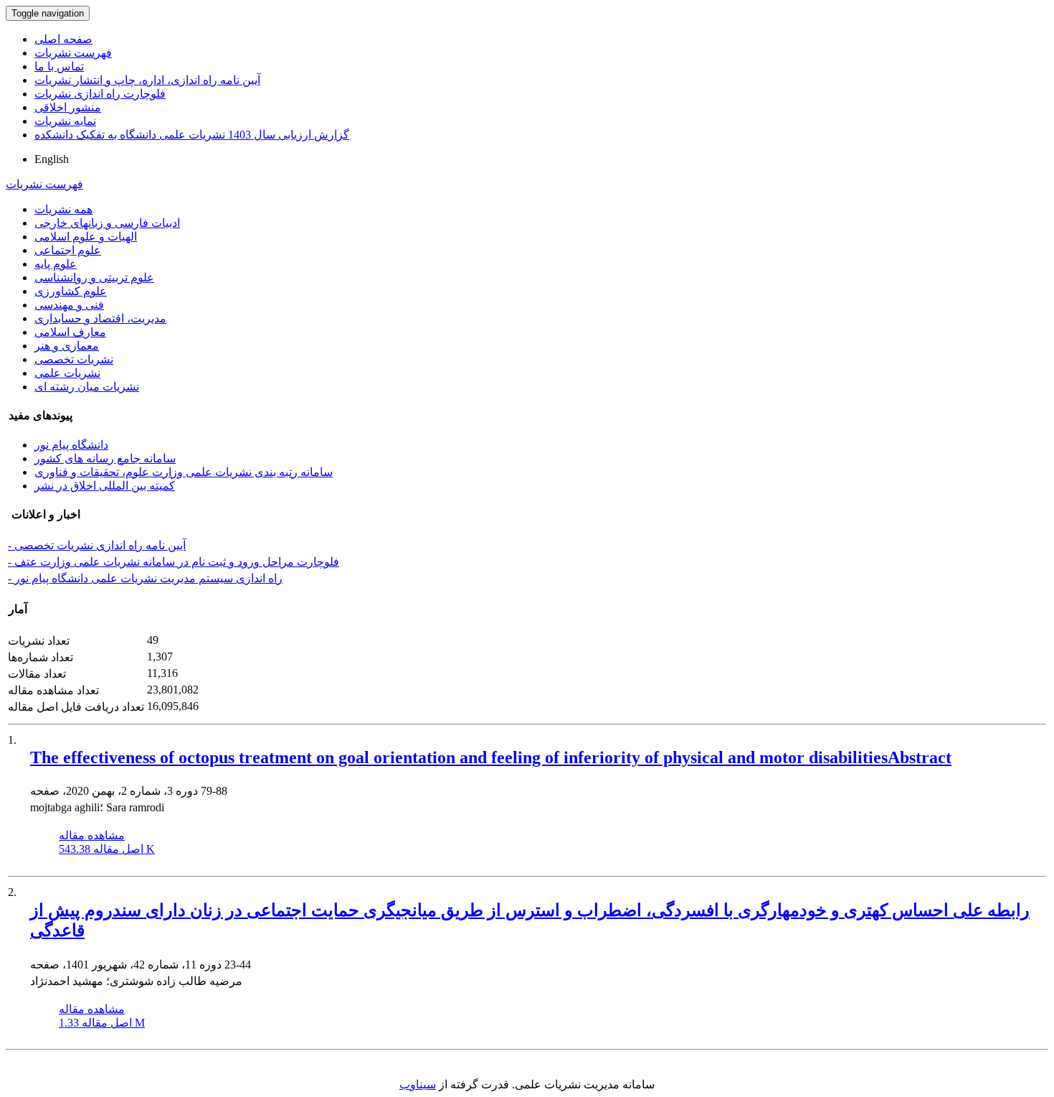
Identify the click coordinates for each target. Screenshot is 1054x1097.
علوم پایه (55, 264)
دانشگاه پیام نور (71, 445)
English (51, 159)
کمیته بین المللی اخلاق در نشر (104, 486)
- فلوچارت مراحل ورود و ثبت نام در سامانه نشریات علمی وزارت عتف (173, 562)
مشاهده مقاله (92, 835)
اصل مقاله (107, 849)
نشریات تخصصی (73, 359)
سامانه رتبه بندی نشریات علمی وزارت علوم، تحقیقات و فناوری (183, 472)
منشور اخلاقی (67, 107)
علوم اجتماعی (67, 250)
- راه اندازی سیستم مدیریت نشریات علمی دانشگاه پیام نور (145, 578)
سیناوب (417, 1084)
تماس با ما (59, 66)
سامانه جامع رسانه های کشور (105, 458)
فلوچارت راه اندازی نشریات (100, 94)
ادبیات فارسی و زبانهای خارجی (107, 223)
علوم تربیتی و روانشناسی (94, 277)
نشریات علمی (67, 373)
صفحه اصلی (63, 39)
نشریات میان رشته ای (86, 387)
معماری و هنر (66, 346)
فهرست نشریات (73, 53)
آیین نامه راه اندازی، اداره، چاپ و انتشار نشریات (147, 80)
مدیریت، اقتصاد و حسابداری (100, 318)
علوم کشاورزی (70, 291)
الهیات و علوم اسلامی (85, 236)
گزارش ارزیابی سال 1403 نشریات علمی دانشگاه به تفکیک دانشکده (191, 135)
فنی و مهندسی (69, 305)
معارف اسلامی (70, 332)
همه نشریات (63, 209)
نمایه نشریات (65, 121)
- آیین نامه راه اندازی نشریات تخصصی (97, 545)
